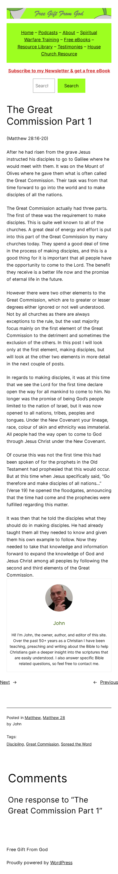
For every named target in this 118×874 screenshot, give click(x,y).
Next (5, 682)
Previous (109, 682)
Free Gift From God (27, 849)
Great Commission (42, 744)
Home (27, 32)
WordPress (61, 862)
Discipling (15, 744)
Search (71, 85)
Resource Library (35, 46)
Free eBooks (77, 39)
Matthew (33, 717)
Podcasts (48, 32)
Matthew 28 (54, 717)
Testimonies (70, 46)
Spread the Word (76, 744)
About (69, 32)
